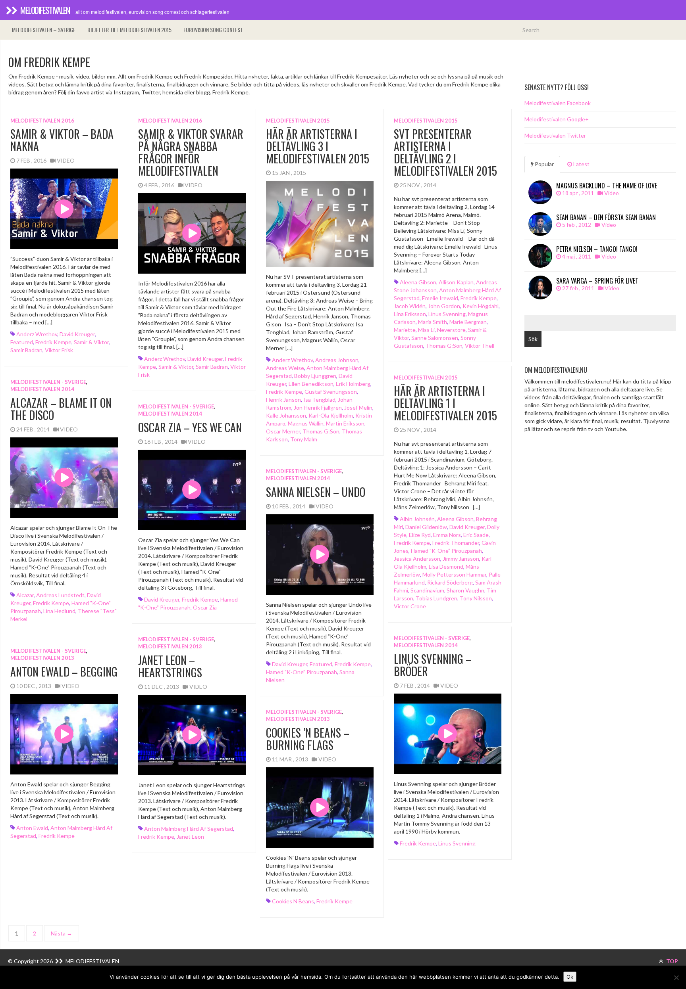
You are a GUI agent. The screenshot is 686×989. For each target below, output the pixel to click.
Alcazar (25, 595)
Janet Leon (190, 836)
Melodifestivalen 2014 (42, 389)
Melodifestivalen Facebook (557, 103)
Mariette (405, 329)
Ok (570, 977)
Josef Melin (358, 407)
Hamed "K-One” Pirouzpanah (446, 550)
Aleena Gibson (418, 282)
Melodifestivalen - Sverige (48, 382)
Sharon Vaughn (465, 590)
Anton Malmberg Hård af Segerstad (188, 828)
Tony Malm (303, 439)
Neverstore (451, 329)
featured (21, 342)
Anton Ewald (32, 827)
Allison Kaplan (456, 282)
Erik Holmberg (353, 383)
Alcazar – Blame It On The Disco (61, 409)
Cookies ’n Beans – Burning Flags (307, 738)
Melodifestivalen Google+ (556, 119)
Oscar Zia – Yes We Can (190, 427)
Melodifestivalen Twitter (555, 135)
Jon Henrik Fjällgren (318, 407)
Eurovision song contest (213, 29)
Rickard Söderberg (450, 582)
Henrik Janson (283, 399)
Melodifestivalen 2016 (42, 120)
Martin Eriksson (345, 423)
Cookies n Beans (293, 901)
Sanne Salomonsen (434, 337)
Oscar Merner (283, 431)
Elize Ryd (420, 534)
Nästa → (61, 933)
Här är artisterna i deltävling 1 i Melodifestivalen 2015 (445, 403)
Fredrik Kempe (53, 342)
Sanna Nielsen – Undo (315, 492)
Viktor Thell (479, 345)
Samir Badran (26, 350)
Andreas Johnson (336, 359)
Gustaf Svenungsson (330, 391)
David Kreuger (77, 334)
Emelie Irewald (440, 298)
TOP (671, 961)
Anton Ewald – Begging (64, 671)
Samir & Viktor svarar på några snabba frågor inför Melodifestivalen (190, 152)
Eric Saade (476, 534)
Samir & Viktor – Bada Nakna (62, 140)
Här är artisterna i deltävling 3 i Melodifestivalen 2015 (317, 146)
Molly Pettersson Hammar (454, 574)
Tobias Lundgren (436, 598)
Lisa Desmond (446, 566)
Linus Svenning (447, 313)
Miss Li (426, 329)
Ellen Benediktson (311, 383)
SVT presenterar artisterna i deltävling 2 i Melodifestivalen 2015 (445, 152)
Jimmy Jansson (461, 558)
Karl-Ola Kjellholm (330, 415)
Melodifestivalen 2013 (170, 646)
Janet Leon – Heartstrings (170, 666)
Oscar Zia (205, 607)
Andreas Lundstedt (60, 595)
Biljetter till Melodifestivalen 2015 (129, 29)
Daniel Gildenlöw (426, 526)
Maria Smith (432, 321)
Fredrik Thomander (455, 542)
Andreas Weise (285, 367)
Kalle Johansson (286, 415)
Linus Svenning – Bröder (433, 665)
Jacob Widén (410, 306)
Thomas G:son (321, 431)
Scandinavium (427, 590)
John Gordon (444, 306)
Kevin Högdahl (480, 306)
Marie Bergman (468, 321)
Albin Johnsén (417, 519)
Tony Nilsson (476, 598)
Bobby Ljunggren (315, 375)
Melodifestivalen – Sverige (43, 29)
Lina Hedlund (59, 611)
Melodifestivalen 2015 (298, 120)
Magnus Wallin (306, 423)
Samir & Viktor (91, 342)
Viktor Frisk (59, 350)
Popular (544, 164)
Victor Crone (410, 606)
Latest (581, 164)
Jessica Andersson (417, 558)
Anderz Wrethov (36, 334)
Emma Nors (447, 534)
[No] (676, 977)
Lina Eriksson (410, 313)
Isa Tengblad (319, 399)
